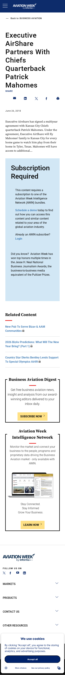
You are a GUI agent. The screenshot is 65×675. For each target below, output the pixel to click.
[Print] (58, 99)
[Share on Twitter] (36, 99)
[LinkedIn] (24, 573)
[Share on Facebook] (47, 99)
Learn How (31, 525)
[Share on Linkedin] (25, 99)
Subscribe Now (31, 416)
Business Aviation (31, 18)
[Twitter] (4, 573)
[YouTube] (17, 573)
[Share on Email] (14, 99)
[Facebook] (11, 573)
